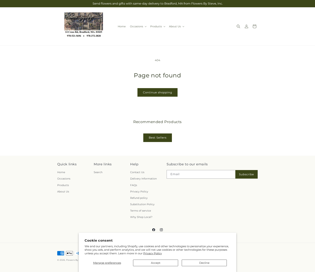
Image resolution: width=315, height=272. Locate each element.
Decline (204, 263)
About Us (63, 191)
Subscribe (246, 174)
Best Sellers (157, 137)
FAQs (133, 185)
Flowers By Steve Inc (77, 260)
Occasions (63, 178)
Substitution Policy (142, 204)
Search (98, 172)
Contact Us (137, 172)
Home (61, 172)
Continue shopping (157, 92)
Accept (155, 263)
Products (63, 185)
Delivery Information (143, 178)
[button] (138, 26)
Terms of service (140, 210)
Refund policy (139, 198)
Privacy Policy (152, 253)
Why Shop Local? (141, 217)
